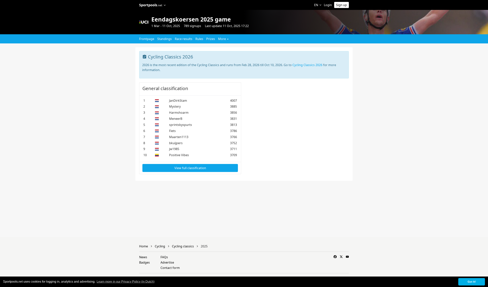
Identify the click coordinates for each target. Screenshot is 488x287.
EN (316, 5)
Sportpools (150, 5)
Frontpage (146, 39)
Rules (199, 39)
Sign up (341, 5)
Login (328, 5)
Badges (144, 262)
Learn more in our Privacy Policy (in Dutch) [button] (125, 281)
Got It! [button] (472, 281)
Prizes (210, 39)
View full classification (190, 168)
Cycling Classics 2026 (307, 65)
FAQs (164, 257)
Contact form (170, 268)
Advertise (167, 262)
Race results (183, 39)
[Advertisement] (393, 74)
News (143, 257)
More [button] (222, 39)
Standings (164, 39)
